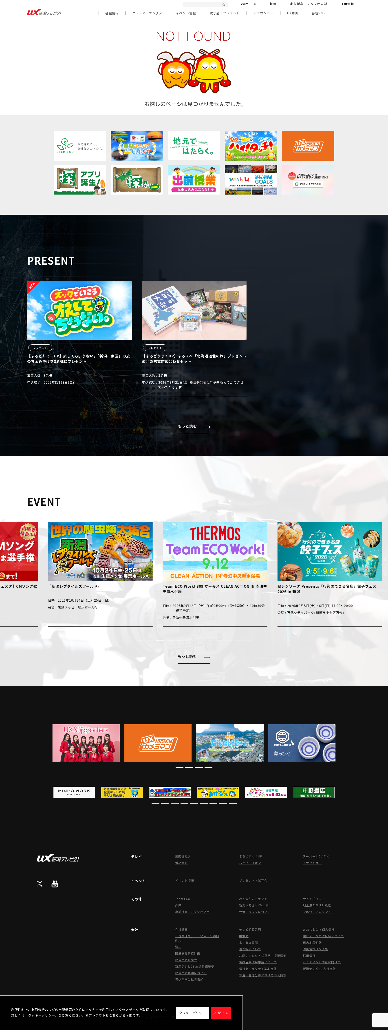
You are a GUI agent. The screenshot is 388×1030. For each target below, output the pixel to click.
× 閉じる (221, 1012)
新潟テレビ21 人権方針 (319, 968)
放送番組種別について (191, 973)
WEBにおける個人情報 (319, 929)
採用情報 (347, 4)
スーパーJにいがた (316, 856)
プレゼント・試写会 (253, 880)
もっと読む (187, 426)
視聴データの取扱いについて (323, 936)
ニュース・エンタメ (147, 13)
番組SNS (318, 13)
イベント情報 (186, 13)
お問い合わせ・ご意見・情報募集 (262, 955)
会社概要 (181, 929)
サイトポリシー (314, 899)
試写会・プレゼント (224, 13)
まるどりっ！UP (250, 856)
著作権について (250, 949)
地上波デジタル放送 (317, 905)
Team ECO (247, 4)
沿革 (178, 947)
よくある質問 (248, 942)
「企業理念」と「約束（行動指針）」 (197, 938)
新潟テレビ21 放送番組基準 (194, 966)
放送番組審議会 (186, 960)
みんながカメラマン (253, 899)
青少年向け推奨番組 (189, 979)
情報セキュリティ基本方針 (258, 968)
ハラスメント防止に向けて (322, 962)
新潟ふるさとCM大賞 (254, 905)
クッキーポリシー (192, 1012)
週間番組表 (183, 856)
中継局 (244, 936)
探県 (273, 4)
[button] (160, 640)
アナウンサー (263, 13)
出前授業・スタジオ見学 (308, 4)
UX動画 (292, 13)
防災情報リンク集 (315, 949)
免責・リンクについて (255, 912)
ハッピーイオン (250, 863)
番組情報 (112, 13)
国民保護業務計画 (187, 953)
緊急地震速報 (312, 942)
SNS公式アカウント (317, 912)
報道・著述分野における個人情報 (262, 975)
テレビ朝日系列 (250, 929)
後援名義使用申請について (258, 962)
